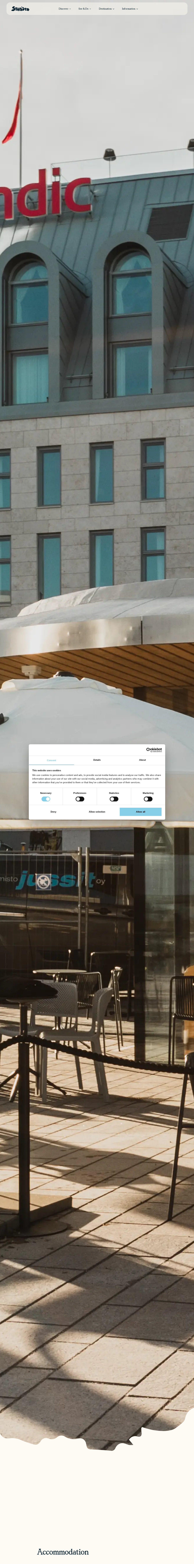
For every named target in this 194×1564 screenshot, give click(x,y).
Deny (53, 811)
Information (128, 8)
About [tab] (142, 760)
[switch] (80, 799)
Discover (63, 8)
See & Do (83, 8)
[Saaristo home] (20, 8)
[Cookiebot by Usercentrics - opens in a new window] (148, 750)
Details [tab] (97, 760)
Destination (105, 8)
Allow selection (97, 811)
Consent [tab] (51, 760)
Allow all (140, 811)
